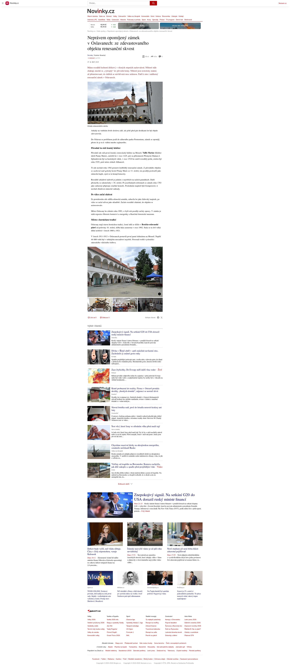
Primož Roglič (112, 632)
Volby (115, 16)
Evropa (113, 356)
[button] (125, 103)
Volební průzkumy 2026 (95, 623)
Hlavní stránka (92, 16)
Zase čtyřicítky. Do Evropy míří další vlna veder (133, 369)
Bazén (110, 647)
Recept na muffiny (152, 623)
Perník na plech (151, 635)
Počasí (162, 20)
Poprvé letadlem (171, 623)
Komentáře (145, 16)
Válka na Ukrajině (133, 16)
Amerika (114, 338)
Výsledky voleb (92, 626)
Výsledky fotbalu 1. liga (134, 623)
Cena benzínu (159, 643)
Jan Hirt (109, 626)
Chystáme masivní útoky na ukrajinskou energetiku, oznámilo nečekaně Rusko (135, 446)
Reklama (111, 659)
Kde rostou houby (146, 643)
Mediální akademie (135, 659)
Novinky (90, 55)
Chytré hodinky (181, 650)
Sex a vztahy (115, 429)
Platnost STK (189, 635)
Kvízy (149, 20)
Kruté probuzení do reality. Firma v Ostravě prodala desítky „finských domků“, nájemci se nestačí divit (135, 390)
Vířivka (189, 647)
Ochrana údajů (159, 659)
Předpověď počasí (131, 643)
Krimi (152, 16)
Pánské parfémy (195, 650)
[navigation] (3, 3)
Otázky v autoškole (191, 632)
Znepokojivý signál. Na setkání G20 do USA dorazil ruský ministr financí (135, 333)
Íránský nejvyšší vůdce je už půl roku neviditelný (144, 550)
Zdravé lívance (151, 626)
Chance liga (130, 619)
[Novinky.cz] (101, 12)
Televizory (171, 650)
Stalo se (102, 16)
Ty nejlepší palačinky (153, 619)
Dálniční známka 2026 (193, 623)
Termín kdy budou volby (96, 629)
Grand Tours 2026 (113, 635)
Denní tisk (179, 20)
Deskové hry (161, 650)
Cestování (115, 20)
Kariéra (118, 659)
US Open (129, 629)
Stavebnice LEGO (125, 650)
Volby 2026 (91, 619)
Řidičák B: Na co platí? (193, 629)
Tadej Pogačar (112, 629)
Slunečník (142, 647)
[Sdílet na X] (161, 317)
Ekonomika (166, 16)
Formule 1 (130, 632)
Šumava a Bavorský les (173, 626)
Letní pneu (151, 650)
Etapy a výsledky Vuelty (115, 623)
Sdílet (155, 56)
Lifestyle (174, 16)
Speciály (155, 20)
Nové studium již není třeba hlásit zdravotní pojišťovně (182, 550)
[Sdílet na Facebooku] (158, 317)
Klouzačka (151, 647)
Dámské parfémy (139, 650)
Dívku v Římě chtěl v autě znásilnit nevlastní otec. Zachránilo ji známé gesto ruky (134, 352)
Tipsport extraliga (132, 626)
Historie (123, 20)
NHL (127, 635)
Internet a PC (92, 20)
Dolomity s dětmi (171, 635)
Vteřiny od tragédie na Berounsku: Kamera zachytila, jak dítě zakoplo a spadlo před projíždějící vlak (135, 465)
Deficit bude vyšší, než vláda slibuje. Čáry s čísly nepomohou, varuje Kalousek (104, 551)
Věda (108, 20)
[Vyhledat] (153, 3)
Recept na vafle (151, 632)
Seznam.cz (282, 3)
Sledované (188, 20)
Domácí (109, 16)
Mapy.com (119, 643)
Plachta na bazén (121, 647)
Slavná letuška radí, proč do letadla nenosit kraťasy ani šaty (136, 409)
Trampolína (133, 647)
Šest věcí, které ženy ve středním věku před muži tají (135, 426)
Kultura (158, 16)
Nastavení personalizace (189, 659)
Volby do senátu (93, 632)
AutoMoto (101, 20)
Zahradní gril (180, 647)
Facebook (95, 659)
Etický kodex (148, 659)
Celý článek (145, 511)
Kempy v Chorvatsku (172, 619)
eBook (147, 56)
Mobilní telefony (111, 650)
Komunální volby (93, 635)
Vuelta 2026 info (112, 619)
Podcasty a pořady (133, 20)
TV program (170, 20)
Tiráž (124, 659)
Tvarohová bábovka (153, 629)
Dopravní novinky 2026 (193, 626)
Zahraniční (122, 16)
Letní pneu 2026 (190, 619)
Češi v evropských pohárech (176, 643)
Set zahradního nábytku (165, 647)
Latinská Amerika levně (173, 632)
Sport (144, 20)
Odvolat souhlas (172, 659)
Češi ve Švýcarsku (171, 629)
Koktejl (181, 16)
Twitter (103, 659)
